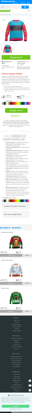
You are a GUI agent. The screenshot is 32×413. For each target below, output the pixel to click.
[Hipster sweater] (16, 298)
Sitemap (17, 328)
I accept (15, 406)
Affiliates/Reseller (16, 330)
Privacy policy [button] (22, 401)
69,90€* (27, 255)
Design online (7, 139)
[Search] (25, 7)
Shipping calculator (17, 324)
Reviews (17, 342)
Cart (29, 2)
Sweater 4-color (17, 388)
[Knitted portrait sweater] (16, 242)
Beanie (16, 382)
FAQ (24, 136)
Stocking (17, 391)
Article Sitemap (17, 326)
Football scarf (16, 374)
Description (6, 136)
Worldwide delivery (16, 136)
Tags (23, 139)
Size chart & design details (12, 214)
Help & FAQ (17, 320)
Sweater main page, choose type (14, 206)
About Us (16, 348)
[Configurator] (5, 10)
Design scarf (17, 376)
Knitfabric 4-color (16, 384)
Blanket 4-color (17, 380)
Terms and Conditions (16, 346)
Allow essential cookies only (15, 409)
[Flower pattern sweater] (16, 270)
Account (23, 2)
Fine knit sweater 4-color (17, 386)
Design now (15, 57)
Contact (17, 322)
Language (16, 2)
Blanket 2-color (17, 378)
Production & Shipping (16, 338)
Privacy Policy (16, 344)
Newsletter (16, 340)
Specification (16, 139)
